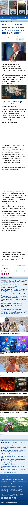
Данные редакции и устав (19, 481)
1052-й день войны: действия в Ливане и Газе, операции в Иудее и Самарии (13, 460)
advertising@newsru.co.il (11, 483)
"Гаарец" (11, 103)
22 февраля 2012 (23, 289)
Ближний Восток (7, 21)
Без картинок (4, 481)
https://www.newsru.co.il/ (8, 280)
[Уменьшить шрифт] (17, 39)
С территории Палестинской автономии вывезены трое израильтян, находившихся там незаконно (13, 447)
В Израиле (17, 299)
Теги (2, 479)
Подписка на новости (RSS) (19, 479)
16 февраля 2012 (23, 311)
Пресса (16, 280)
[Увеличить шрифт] (20, 39)
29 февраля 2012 (23, 280)
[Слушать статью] (23, 39)
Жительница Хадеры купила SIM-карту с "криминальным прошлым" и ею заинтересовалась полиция (13, 471)
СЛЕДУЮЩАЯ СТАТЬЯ (21, 265)
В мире (16, 289)
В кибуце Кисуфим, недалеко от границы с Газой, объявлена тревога (14, 463)
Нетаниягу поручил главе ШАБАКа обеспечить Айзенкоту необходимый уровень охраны (13, 456)
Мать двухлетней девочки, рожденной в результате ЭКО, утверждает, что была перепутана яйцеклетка (13, 452)
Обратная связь (8, 479)
